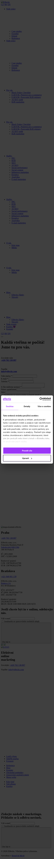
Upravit (25, 458)
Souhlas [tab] (10, 406)
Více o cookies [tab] (44, 406)
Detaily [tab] (27, 406)
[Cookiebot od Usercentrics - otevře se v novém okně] (39, 399)
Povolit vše (27, 450)
